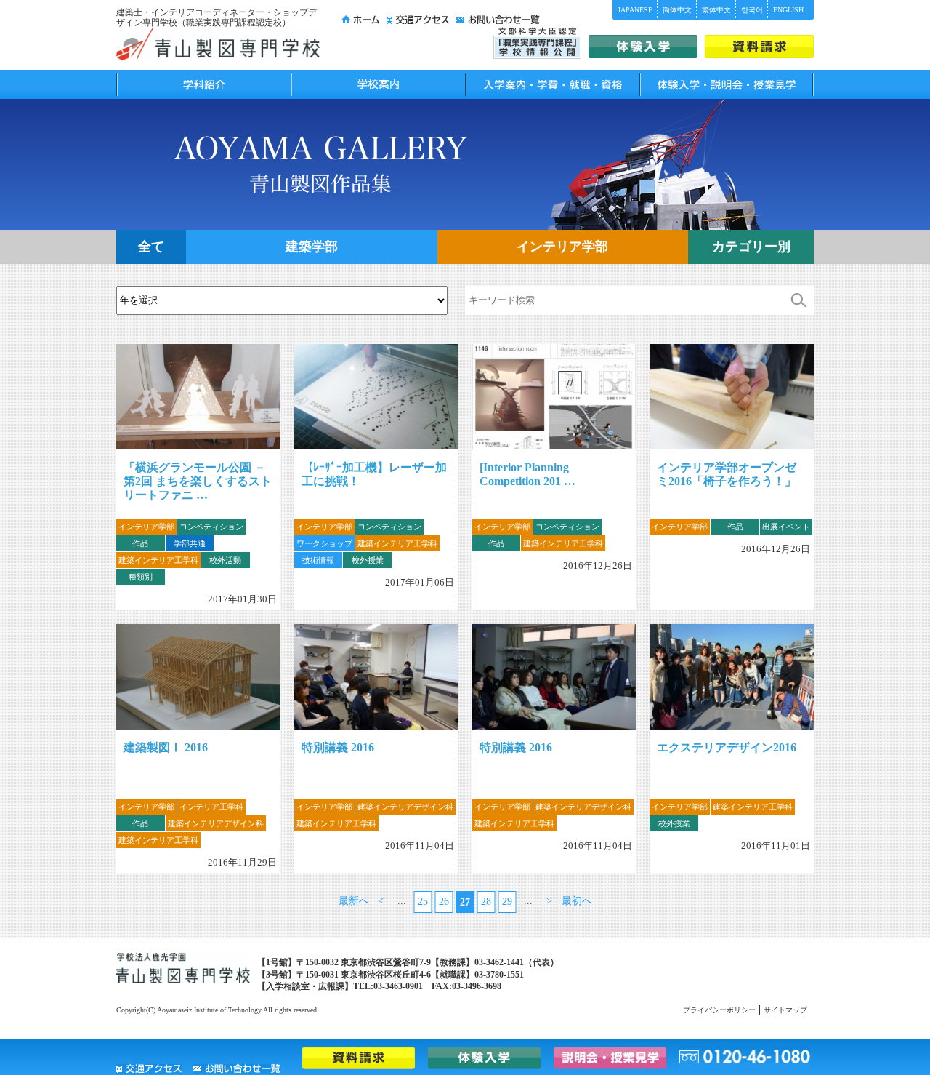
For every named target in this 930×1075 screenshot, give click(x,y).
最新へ (354, 900)
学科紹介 (203, 84)
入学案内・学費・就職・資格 (552, 84)
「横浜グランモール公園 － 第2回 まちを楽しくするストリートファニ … (198, 481)
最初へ (577, 900)
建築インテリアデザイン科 (216, 823)
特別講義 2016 (338, 747)
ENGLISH (788, 10)
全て (151, 246)
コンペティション (211, 526)
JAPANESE (635, 10)
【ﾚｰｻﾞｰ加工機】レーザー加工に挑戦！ (374, 474)
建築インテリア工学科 (158, 560)
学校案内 (378, 84)
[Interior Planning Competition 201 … (527, 474)
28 (486, 901)
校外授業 (368, 560)
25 (423, 901)
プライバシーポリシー (719, 1010)
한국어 (752, 10)
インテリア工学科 (211, 806)
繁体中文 (716, 10)
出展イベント (786, 526)
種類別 (141, 576)
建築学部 (312, 246)
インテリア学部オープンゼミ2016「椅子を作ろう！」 (726, 474)
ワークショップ (324, 543)
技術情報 (318, 560)
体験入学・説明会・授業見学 (726, 84)
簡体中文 (677, 10)
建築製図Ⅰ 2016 (166, 747)
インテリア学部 (562, 246)
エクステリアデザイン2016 (726, 747)
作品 (140, 543)
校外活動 (225, 560)
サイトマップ (785, 1010)
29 (507, 901)
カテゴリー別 (751, 246)
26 (444, 901)
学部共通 (190, 543)
